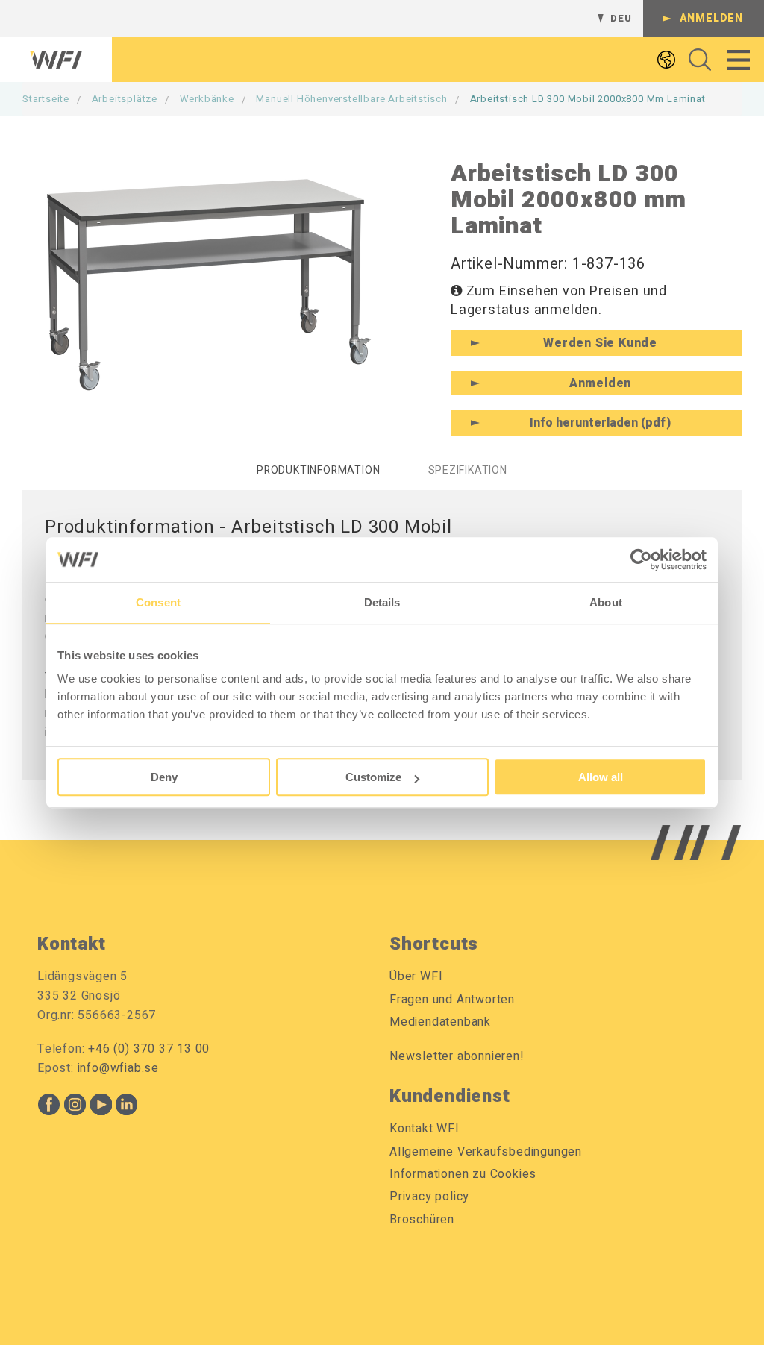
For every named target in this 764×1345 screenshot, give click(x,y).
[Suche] (695, 59)
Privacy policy (429, 1197)
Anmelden (711, 18)
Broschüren (421, 1220)
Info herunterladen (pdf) (600, 423)
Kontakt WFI (424, 1129)
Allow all (600, 777)
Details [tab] (382, 602)
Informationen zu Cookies (462, 1174)
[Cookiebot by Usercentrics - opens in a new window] (641, 559)
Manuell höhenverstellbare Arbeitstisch (351, 99)
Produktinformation (318, 470)
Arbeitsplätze (124, 99)
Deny (164, 777)
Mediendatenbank (440, 1022)
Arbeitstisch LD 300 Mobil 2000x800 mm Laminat (588, 99)
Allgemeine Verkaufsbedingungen (485, 1152)
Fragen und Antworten (452, 1000)
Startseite (45, 99)
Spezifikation (467, 470)
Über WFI (415, 976)
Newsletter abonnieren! (457, 1056)
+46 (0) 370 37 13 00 (149, 1049)
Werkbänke (207, 99)
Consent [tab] (158, 602)
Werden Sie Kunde (600, 343)
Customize (373, 777)
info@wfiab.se (118, 1068)
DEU (620, 18)
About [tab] (605, 602)
